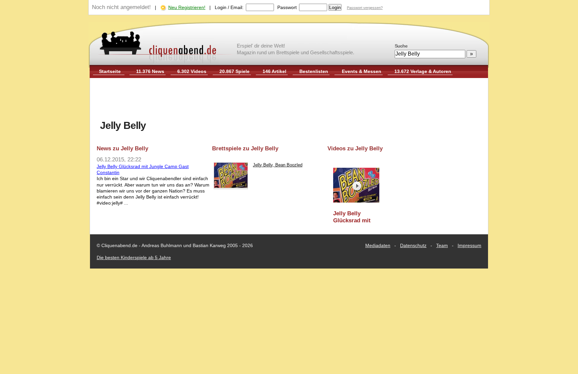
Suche (401, 46)
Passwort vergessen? (365, 8)
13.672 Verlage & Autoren (422, 71)
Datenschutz (413, 245)
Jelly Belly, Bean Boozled (277, 164)
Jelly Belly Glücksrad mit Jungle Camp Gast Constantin (354, 217)
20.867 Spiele (234, 71)
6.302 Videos (191, 71)
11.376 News (150, 71)
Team (442, 245)
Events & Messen (361, 71)
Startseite (110, 71)
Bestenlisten (313, 71)
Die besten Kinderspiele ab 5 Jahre (134, 257)
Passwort (287, 7)
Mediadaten (377, 245)
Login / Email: (229, 7)
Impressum (469, 245)
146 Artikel (274, 71)
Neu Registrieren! (186, 7)
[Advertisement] (289, 100)
